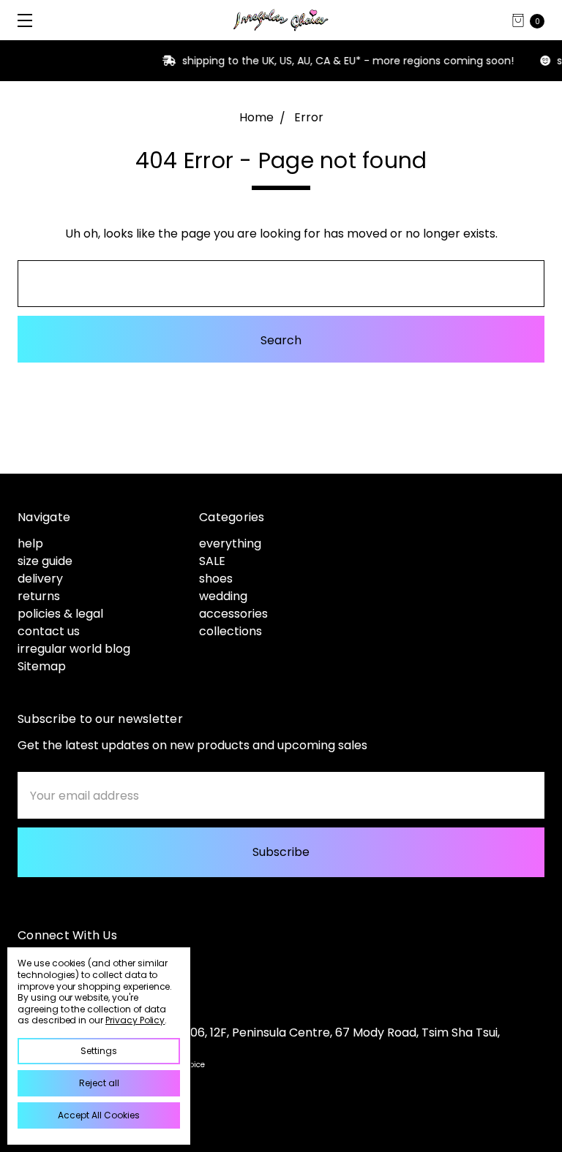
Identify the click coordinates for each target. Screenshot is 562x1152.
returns (39, 596)
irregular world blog (74, 648)
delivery (40, 578)
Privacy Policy (135, 1020)
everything (230, 543)
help (30, 543)
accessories (233, 613)
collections (230, 631)
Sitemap (42, 666)
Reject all (99, 1083)
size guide (45, 561)
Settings (98, 1051)
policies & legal (60, 613)
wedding (223, 596)
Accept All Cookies (99, 1115)
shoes (216, 578)
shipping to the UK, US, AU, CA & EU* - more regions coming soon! (306, 60)
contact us (49, 631)
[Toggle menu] (20, 20)
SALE (212, 561)
